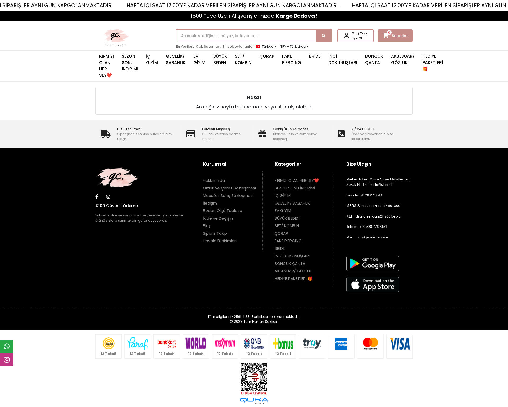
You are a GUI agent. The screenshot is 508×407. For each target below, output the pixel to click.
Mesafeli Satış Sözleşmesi (228, 195)
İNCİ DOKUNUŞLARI (342, 59)
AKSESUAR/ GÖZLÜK (403, 59)
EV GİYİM (199, 59)
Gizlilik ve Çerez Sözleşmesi (229, 188)
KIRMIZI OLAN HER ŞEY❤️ (106, 65)
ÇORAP (266, 56)
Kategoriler (288, 164)
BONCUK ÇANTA (374, 59)
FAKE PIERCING (291, 59)
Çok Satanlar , (208, 46)
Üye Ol (357, 38)
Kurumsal (214, 164)
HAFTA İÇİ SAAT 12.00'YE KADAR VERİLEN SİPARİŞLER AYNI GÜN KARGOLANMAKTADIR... (233, 5)
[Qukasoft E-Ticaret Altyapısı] (254, 401)
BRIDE (314, 56)
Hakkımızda (214, 180)
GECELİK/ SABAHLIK (175, 59)
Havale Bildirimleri (220, 240)
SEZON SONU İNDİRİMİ (130, 62)
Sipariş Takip (215, 233)
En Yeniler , (185, 46)
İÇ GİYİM (152, 59)
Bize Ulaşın (358, 164)
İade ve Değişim (218, 218)
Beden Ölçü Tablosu (222, 210)
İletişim (210, 203)
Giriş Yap (359, 33)
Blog (207, 225)
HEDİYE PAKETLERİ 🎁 (433, 62)
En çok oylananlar (238, 46)
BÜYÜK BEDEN (220, 59)
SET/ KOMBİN (243, 59)
